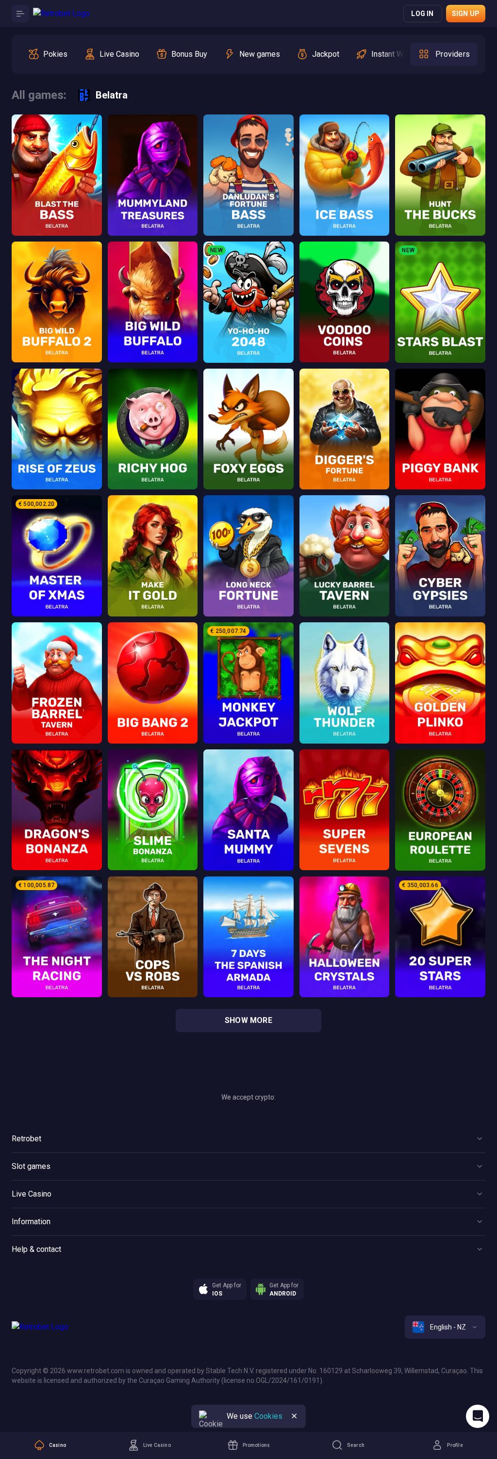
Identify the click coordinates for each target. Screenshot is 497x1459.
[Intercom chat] (477, 1416)
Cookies (268, 1416)
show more (248, 1020)
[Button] (20, 13)
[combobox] (445, 1327)
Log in (422, 13)
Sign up (466, 13)
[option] (47, 54)
